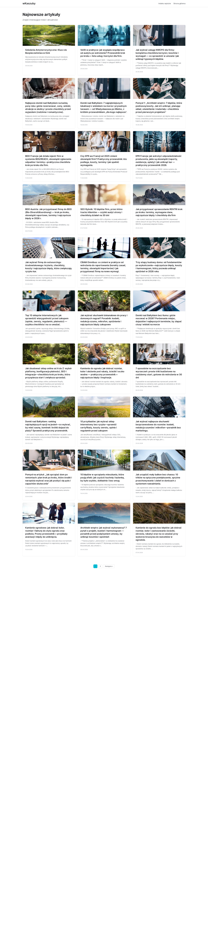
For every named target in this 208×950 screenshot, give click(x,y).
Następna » (109, 566)
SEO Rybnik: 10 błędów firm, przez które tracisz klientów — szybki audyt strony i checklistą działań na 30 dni (101, 212)
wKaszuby (29, 3)
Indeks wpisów (164, 3)
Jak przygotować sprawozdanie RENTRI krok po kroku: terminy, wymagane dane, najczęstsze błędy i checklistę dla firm (159, 212)
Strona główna (179, 3)
